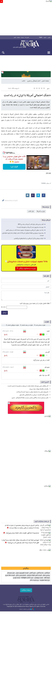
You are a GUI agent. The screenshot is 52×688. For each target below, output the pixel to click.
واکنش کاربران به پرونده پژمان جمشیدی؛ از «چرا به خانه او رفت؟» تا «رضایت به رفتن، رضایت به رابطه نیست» (22, 526)
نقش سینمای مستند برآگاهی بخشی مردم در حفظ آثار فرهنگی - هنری (30, 398)
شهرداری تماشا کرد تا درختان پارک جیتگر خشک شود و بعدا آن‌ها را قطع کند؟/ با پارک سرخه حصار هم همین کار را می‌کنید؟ (20, 541)
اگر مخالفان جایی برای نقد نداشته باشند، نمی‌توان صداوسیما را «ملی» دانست (28, 386)
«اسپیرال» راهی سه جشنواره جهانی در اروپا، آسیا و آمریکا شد (32, 392)
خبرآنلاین (26, 44)
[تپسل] (2, 72)
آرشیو (15, 37)
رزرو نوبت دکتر (34, 580)
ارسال (4, 312)
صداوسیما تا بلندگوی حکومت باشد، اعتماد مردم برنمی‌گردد (22, 533)
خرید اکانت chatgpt (27, 578)
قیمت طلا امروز (10, 575)
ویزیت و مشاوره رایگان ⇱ (26, 268)
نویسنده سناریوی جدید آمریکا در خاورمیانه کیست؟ (30, 227)
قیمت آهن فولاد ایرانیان (34, 575)
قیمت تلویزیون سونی (21, 573)
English (40, 37)
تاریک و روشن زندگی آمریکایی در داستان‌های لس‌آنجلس (29, 238)
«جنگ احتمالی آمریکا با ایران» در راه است (27, 95)
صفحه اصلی (45, 81)
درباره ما (22, 37)
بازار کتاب (31, 211)
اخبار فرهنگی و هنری (33, 81)
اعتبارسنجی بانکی (20, 575)
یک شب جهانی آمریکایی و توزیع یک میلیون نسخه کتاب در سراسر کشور (25, 230)
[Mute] (32, 167)
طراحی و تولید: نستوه (25, 609)
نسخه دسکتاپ (26, 590)
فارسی (49, 37)
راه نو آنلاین (40, 573)
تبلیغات (18, 37)
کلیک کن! (14, 166)
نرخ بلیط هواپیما (45, 580)
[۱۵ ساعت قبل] (45, 528)
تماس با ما (27, 37)
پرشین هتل (46, 575)
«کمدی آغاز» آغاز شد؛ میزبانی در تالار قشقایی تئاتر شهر (33, 395)
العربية (45, 37)
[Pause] (28, 167)
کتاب (23, 81)
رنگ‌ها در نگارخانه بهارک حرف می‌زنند (38, 389)
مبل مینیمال (11, 573)
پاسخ (5, 334)
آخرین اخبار (45, 382)
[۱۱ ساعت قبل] (45, 535)
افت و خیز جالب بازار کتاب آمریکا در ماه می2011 (31, 224)
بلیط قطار (47, 578)
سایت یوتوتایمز (38, 578)
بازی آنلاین (32, 573)
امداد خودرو (16, 578)
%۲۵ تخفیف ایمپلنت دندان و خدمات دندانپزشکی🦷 (26, 261)
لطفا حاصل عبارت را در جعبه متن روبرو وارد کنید (35, 303)
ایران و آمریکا (41, 211)
